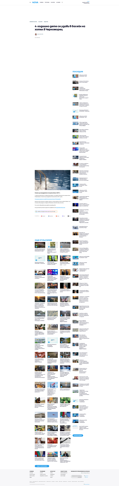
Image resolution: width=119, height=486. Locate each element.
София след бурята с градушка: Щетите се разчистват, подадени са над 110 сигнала (65, 250)
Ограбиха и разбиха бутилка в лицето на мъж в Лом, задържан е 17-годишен (65, 305)
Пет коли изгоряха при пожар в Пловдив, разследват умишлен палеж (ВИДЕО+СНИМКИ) (52, 434)
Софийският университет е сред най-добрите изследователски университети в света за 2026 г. (40, 347)
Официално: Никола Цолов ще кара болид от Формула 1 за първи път (84, 285)
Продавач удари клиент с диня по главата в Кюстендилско (65, 405)
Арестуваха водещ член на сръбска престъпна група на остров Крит (83, 354)
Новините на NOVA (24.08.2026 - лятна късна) (83, 191)
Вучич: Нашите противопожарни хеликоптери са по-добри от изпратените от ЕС (84, 337)
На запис (53, 2)
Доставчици (53, 481)
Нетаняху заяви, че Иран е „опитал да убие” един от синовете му (84, 204)
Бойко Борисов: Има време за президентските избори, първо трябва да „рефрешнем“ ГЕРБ (65, 460)
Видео (31, 477)
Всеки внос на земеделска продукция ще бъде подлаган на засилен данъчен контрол (65, 278)
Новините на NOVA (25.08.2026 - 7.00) (83, 117)
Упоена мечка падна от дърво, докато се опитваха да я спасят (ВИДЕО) (84, 198)
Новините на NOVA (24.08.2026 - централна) (83, 263)
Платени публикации (32, 482)
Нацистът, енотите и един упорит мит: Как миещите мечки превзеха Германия (84, 172)
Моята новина (32, 475)
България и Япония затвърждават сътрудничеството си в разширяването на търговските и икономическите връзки (40, 375)
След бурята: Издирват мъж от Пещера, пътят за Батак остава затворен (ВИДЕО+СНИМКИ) (65, 319)
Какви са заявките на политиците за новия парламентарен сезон (39, 459)
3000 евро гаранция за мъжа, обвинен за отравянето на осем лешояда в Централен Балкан (39, 446)
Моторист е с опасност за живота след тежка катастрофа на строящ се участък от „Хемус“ (65, 434)
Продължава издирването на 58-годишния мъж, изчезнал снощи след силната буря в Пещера (52, 278)
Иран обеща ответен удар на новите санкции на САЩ (83, 130)
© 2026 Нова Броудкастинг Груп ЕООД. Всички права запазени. (37, 484)
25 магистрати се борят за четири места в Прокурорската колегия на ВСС (52, 332)
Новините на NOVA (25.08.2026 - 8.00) (83, 76)
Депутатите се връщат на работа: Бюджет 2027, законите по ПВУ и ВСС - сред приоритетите (65, 420)
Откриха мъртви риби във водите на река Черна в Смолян (52, 318)
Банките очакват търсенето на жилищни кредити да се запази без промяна (40, 420)
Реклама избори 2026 (35, 481)
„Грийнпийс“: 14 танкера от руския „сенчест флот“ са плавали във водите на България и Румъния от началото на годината (40, 306)
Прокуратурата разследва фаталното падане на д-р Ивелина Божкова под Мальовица (52, 420)
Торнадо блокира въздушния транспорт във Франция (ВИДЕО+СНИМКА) (84, 158)
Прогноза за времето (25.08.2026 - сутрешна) (40, 263)
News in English (63, 475)
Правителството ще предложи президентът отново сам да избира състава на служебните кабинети (65, 360)
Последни (31, 472)
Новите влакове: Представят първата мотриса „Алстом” (52, 263)
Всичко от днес (32, 474)
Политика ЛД (69, 481)
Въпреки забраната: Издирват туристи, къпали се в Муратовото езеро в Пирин (51, 250)
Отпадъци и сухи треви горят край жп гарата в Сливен (65, 332)
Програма (47, 2)
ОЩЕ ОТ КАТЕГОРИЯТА (42, 466)
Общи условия (60, 481)
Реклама (31, 481)
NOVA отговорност (64, 472)
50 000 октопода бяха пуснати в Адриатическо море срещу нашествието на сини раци (84, 212)
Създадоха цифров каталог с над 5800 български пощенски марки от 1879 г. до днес (52, 460)
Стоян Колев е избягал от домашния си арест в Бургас (65, 290)
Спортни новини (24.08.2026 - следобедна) (82, 415)
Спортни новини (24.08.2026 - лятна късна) (83, 185)
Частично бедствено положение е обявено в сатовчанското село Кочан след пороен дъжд (40, 291)
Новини (41, 2)
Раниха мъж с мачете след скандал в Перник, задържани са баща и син (65, 446)
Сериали (51, 475)
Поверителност (65, 481)
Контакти (56, 481)
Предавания (52, 474)
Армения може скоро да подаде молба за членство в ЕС (84, 269)
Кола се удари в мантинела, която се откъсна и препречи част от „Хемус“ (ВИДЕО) (65, 346)
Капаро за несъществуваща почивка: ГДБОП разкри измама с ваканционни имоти (39, 333)
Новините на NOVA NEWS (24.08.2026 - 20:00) (84, 257)
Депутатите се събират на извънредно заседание (40, 277)
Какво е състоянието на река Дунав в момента (65, 389)
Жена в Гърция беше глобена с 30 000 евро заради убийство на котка (83, 242)
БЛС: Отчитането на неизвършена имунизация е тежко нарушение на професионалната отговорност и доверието (51, 391)
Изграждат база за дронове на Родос (83, 227)
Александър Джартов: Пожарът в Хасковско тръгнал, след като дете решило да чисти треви (52, 291)
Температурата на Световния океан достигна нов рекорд (83, 179)
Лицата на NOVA (43, 474)
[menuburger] (30, 2)
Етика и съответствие (81, 481)
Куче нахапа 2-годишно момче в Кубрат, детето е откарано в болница (39, 406)
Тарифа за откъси (48, 481)
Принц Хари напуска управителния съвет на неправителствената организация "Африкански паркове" (84, 220)
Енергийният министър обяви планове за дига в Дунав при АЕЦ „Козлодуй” (52, 304)
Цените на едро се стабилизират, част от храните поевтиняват (40, 433)
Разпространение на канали (42, 481)
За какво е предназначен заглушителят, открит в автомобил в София (40, 249)
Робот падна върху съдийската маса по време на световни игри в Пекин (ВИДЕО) (84, 124)
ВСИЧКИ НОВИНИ (78, 435)
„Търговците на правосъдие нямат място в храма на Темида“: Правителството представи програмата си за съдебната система (52, 376)
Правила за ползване (74, 481)
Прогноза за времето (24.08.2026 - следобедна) (51, 345)
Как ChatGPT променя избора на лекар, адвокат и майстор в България (83, 428)
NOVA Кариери (63, 474)
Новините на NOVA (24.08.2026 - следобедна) (83, 421)
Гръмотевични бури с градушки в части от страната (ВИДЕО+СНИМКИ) (39, 360)
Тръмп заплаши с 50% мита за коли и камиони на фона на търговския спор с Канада (84, 378)
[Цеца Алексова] (36, 34)
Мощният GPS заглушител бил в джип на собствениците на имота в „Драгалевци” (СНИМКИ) (52, 360)
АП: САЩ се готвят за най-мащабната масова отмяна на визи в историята (84, 165)
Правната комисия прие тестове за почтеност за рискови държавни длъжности (40, 390)
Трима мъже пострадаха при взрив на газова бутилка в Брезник (52, 446)
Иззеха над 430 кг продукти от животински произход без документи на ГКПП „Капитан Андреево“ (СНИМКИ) (52, 407)
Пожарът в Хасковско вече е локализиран (84, 82)
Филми (51, 477)
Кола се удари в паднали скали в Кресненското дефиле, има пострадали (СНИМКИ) (40, 319)
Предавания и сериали (44, 475)
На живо (58, 2)
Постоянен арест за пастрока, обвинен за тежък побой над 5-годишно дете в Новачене (64, 374)
